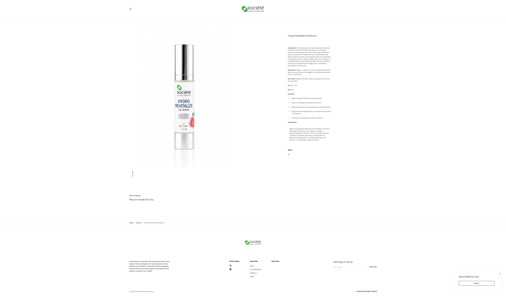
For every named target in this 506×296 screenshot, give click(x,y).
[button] (367, 291)
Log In (252, 276)
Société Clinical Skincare (144, 291)
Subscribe (373, 267)
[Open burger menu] (130, 8)
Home (131, 223)
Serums (139, 223)
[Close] (500, 273)
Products (253, 273)
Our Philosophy (255, 269)
